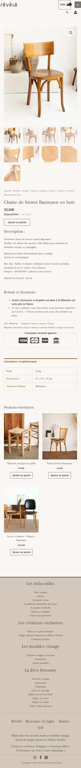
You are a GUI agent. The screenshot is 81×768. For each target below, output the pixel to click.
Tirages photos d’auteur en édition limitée (40, 635)
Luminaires (41, 659)
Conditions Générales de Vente (40, 604)
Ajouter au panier (17, 222)
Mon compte (40, 592)
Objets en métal (40, 702)
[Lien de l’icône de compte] (75, 12)
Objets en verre (41, 698)
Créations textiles (40, 639)
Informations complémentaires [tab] (20, 361)
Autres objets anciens (40, 706)
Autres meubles (40, 663)
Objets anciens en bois (40, 694)
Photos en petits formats (40, 631)
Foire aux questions (40, 615)
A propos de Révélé (41, 607)
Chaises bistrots (31, 327)
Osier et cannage (40, 690)
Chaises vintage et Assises (43, 190)
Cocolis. (19, 311)
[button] (67, 12)
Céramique (40, 686)
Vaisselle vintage (40, 678)
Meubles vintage (21, 190)
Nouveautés (68, 327)
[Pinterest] (46, 757)
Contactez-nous (40, 600)
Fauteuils (43, 327)
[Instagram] (35, 757)
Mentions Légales (40, 611)
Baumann (18, 327)
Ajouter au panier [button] (21, 475)
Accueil (7, 190)
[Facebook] (40, 757)
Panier (40, 596)
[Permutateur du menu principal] (78, 5)
